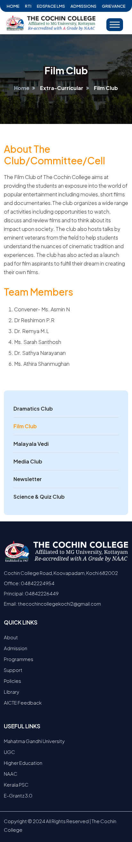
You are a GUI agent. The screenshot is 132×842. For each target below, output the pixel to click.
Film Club (25, 426)
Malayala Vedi (31, 443)
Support (13, 670)
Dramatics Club (33, 408)
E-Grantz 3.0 (18, 795)
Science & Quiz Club (39, 496)
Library (11, 692)
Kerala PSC (16, 784)
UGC (9, 752)
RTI (28, 6)
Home (13, 6)
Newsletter (27, 479)
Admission (15, 648)
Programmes (18, 659)
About (11, 637)
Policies (12, 681)
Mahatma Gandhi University (34, 741)
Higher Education (23, 763)
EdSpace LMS (51, 6)
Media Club (27, 461)
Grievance (114, 6)
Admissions (83, 6)
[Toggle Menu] (115, 24)
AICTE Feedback (23, 702)
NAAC (10, 774)
